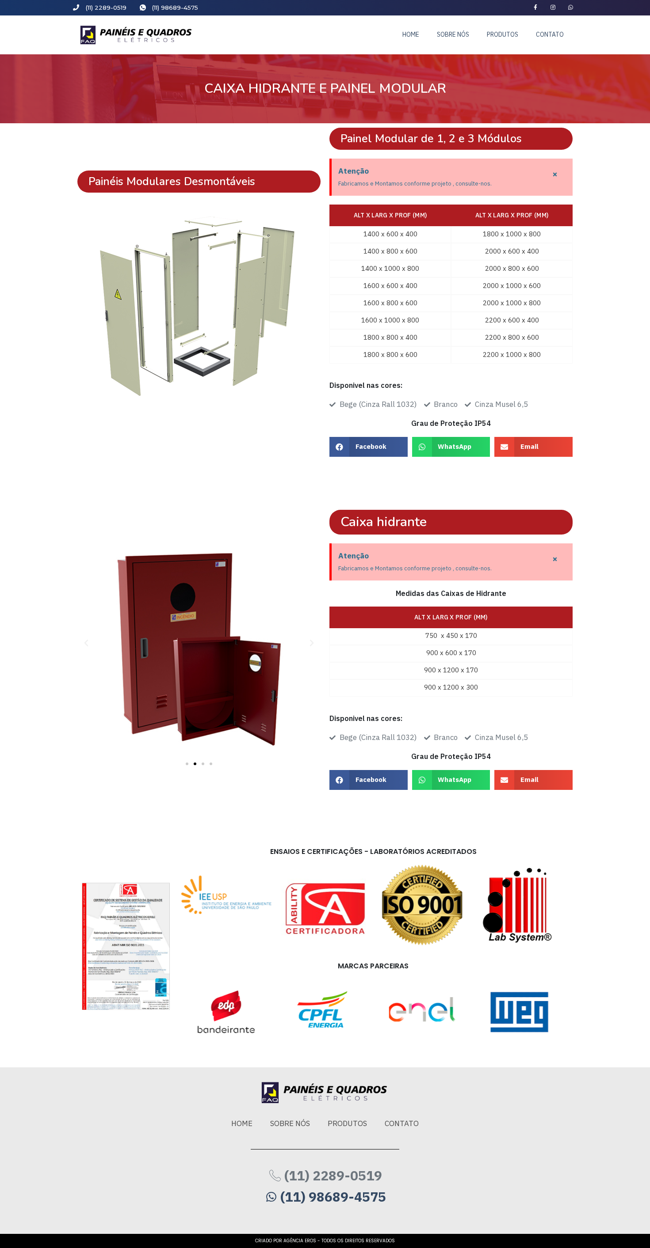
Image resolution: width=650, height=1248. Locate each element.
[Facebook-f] (535, 7)
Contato (550, 34)
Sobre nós (453, 34)
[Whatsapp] (570, 7)
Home (410, 34)
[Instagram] (553, 7)
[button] (187, 763)
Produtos (502, 34)
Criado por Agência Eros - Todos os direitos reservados (325, 1240)
